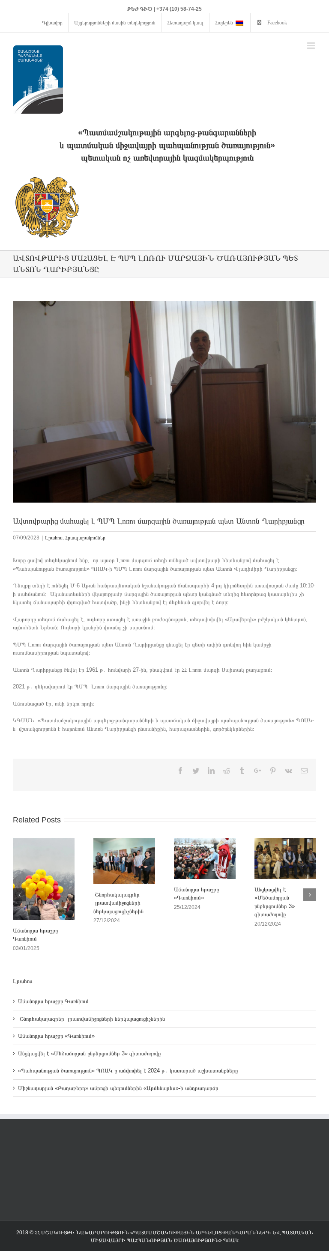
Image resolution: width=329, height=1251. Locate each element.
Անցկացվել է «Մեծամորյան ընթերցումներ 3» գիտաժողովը (89, 1053)
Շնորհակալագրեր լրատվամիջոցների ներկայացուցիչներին (118, 902)
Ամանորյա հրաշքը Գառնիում (54, 1001)
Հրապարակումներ (85, 538)
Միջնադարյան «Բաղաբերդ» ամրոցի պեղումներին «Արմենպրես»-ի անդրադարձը (118, 1088)
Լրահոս (54, 538)
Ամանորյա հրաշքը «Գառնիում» (56, 1036)
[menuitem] (52, 22)
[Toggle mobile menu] (311, 45)
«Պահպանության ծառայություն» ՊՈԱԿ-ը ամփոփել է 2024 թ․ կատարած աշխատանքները (128, 1070)
